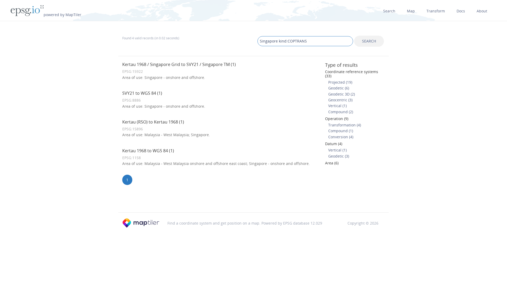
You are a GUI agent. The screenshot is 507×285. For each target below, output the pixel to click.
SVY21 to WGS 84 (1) (142, 93)
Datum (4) (333, 143)
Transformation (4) (344, 124)
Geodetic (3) (338, 156)
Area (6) (332, 162)
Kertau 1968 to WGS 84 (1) (148, 151)
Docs (461, 10)
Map (411, 10)
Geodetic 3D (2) (341, 94)
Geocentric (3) (340, 99)
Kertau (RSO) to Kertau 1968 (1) (153, 122)
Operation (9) (336, 118)
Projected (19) (340, 82)
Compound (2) (340, 111)
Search (389, 10)
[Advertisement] (253, 199)
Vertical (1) (337, 105)
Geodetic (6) (338, 88)
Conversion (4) (340, 136)
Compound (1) (340, 130)
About (482, 10)
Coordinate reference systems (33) (351, 73)
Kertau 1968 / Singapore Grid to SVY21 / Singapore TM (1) (179, 64)
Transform (435, 10)
